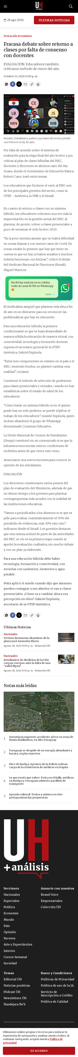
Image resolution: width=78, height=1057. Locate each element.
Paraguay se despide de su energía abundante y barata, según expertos (40, 752)
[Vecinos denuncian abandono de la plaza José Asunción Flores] (66, 637)
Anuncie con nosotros (57, 888)
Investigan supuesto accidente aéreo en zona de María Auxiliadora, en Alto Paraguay (41, 738)
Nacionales (11, 634)
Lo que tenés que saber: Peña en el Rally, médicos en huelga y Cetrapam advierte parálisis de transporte (41, 780)
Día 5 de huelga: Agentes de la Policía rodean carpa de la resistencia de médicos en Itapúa (38, 766)
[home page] (39, 6)
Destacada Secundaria (18, 36)
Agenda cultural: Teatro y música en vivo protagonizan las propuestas (35, 796)
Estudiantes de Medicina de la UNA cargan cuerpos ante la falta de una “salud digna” (27, 663)
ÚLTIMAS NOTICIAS (54, 20)
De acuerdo (39, 1050)
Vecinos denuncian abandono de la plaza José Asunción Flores (26, 639)
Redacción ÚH (42, 645)
